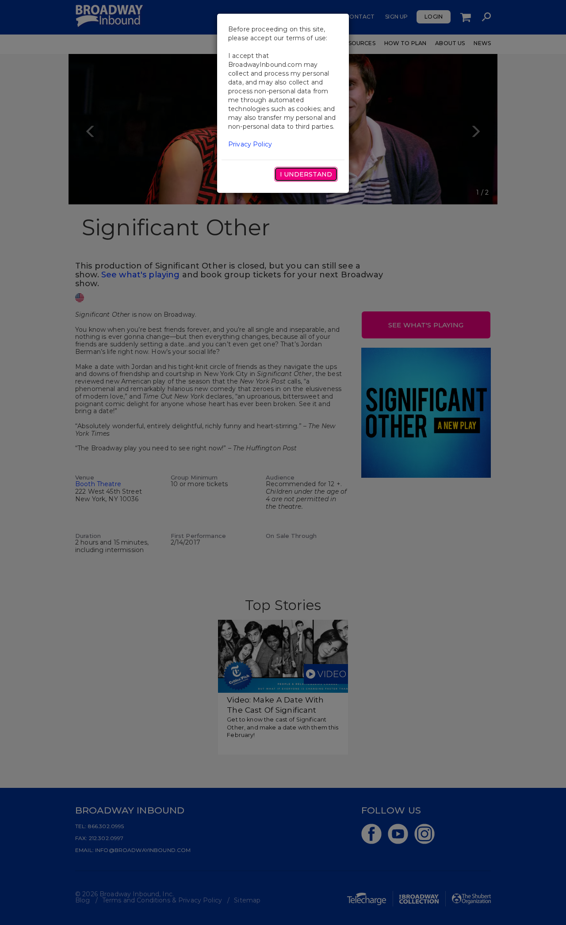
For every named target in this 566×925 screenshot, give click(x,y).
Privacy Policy (250, 144)
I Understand (306, 174)
